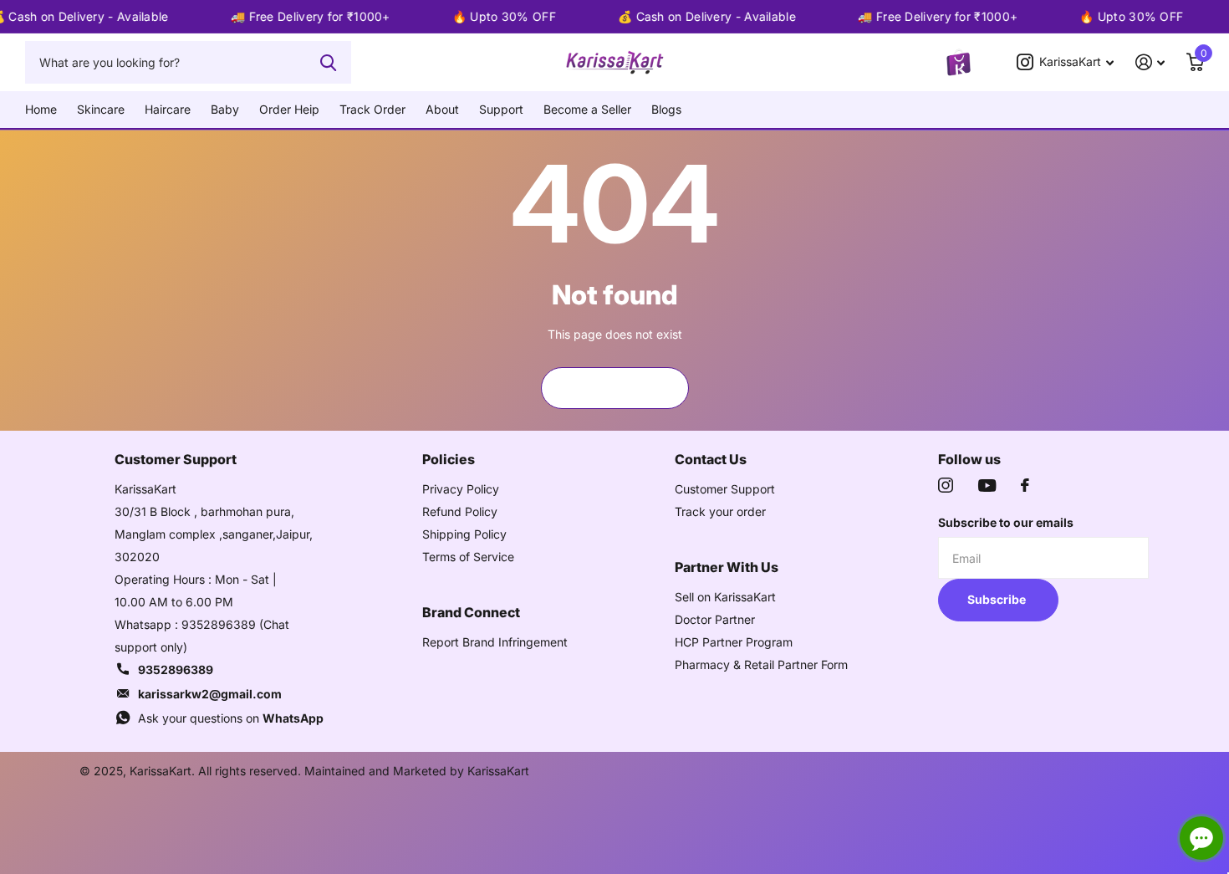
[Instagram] (945, 485)
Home (41, 109)
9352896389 (175, 669)
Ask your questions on (231, 718)
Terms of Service (468, 556)
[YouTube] (987, 485)
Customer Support (725, 489)
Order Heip (289, 109)
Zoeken (328, 62)
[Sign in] (1150, 62)
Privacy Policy (460, 489)
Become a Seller (587, 109)
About (442, 109)
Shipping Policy (464, 534)
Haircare (168, 109)
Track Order (372, 109)
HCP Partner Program (734, 642)
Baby (225, 109)
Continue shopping (614, 388)
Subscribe (997, 599)
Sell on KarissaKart (725, 597)
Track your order (720, 511)
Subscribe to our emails (1005, 522)
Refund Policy (459, 511)
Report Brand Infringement (495, 642)
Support (501, 109)
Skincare (101, 109)
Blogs (666, 109)
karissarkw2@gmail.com (210, 694)
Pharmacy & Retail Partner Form (761, 664)
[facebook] (1025, 485)
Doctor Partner (715, 619)
